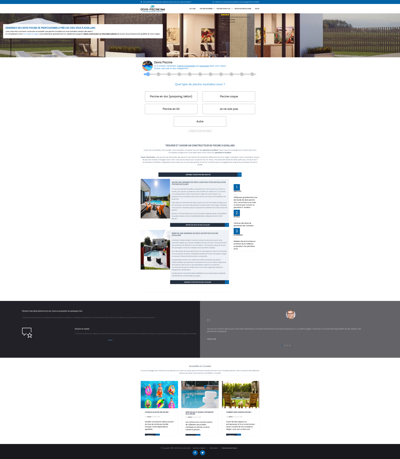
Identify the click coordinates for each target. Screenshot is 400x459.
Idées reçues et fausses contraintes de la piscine (200, 413)
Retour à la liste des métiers (200, 131)
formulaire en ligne (30, 34)
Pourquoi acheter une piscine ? (157, 412)
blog (257, 9)
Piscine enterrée (206, 9)
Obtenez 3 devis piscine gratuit (198, 174)
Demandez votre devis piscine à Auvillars (197, 282)
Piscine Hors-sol (223, 9)
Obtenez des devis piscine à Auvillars (198, 225)
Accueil (192, 9)
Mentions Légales (199, 448)
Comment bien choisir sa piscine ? (238, 412)
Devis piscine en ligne (243, 9)
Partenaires (213, 448)
